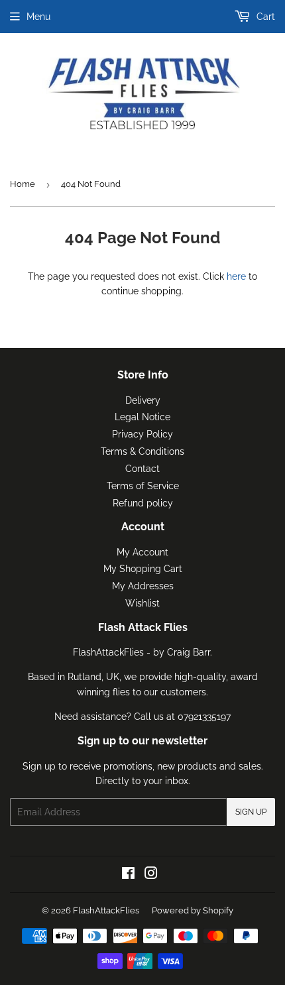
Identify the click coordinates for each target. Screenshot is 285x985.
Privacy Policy (142, 434)
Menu (38, 16)
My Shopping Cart (142, 568)
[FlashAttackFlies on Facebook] (128, 875)
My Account (142, 552)
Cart (264, 16)
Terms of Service (143, 486)
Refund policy (143, 503)
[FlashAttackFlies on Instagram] (151, 875)
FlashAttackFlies (106, 910)
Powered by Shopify (192, 910)
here (236, 276)
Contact (142, 468)
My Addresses (143, 586)
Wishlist (142, 603)
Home (22, 184)
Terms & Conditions (142, 451)
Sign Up (250, 812)
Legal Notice (142, 417)
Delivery (142, 400)
